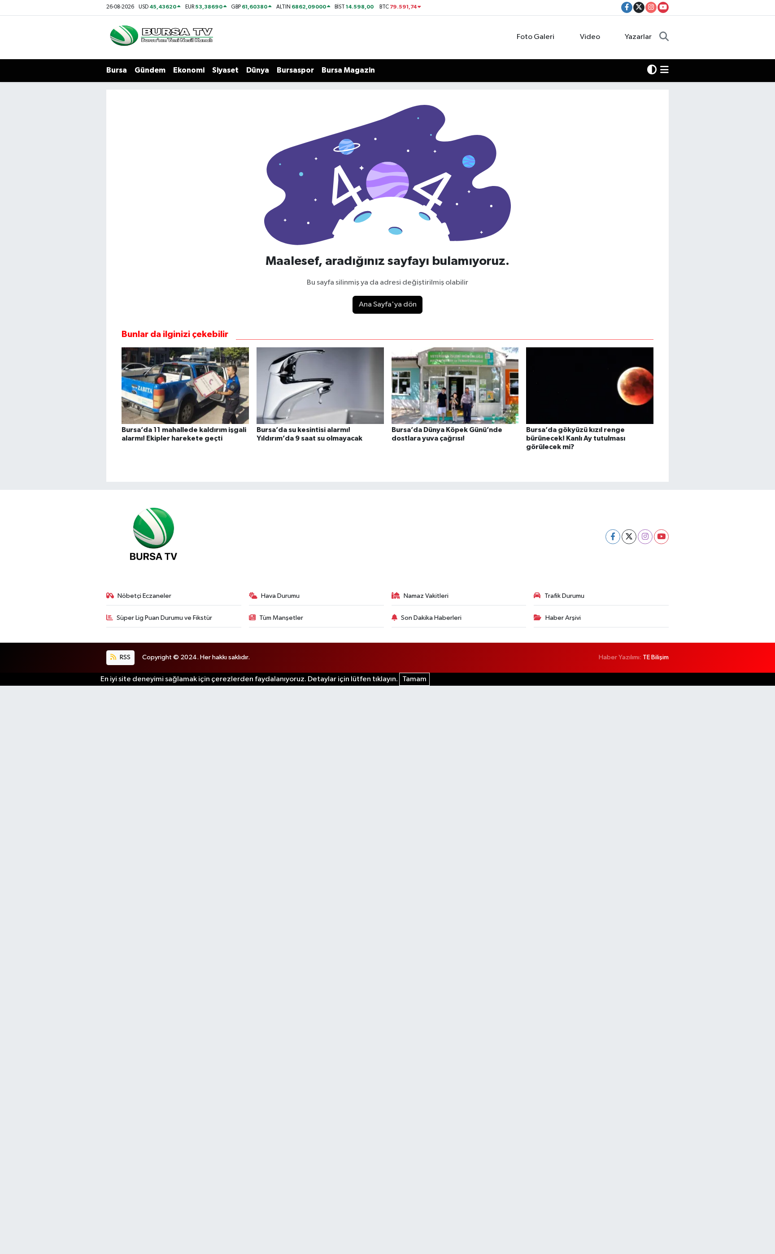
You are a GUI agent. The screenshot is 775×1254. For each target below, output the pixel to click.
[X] (629, 536)
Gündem (150, 70)
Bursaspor (295, 70)
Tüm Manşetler (281, 617)
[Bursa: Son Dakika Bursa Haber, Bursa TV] (160, 37)
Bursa (116, 70)
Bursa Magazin (348, 70)
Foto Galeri (535, 37)
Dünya (257, 70)
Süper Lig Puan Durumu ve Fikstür (164, 617)
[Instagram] (645, 536)
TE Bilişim (656, 657)
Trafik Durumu (564, 595)
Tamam (414, 679)
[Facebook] (612, 536)
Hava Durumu (280, 595)
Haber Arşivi (563, 617)
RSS (124, 657)
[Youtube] (661, 536)
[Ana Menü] (664, 70)
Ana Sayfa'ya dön (388, 304)
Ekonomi (189, 70)
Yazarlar (638, 37)
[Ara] (664, 37)
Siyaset (225, 70)
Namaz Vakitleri (426, 595)
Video (590, 37)
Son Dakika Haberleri (431, 617)
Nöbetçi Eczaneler (144, 595)
